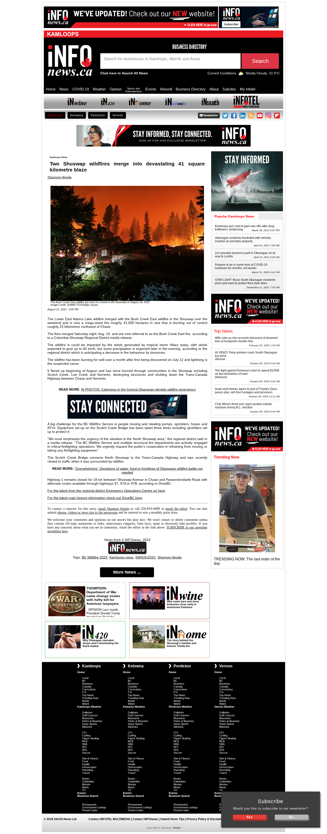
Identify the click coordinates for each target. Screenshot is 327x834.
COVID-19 (80, 89)
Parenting (87, 770)
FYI (84, 692)
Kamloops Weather (89, 706)
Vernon (118, 115)
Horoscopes (89, 767)
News (63, 89)
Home (51, 89)
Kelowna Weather (134, 706)
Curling (86, 735)
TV (83, 790)
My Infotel (247, 89)
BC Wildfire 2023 (94, 557)
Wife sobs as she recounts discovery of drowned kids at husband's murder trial (246, 339)
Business (87, 683)
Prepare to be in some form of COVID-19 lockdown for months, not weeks (241, 266)
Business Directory (191, 89)
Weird (85, 703)
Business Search (87, 795)
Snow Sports (89, 723)
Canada (86, 686)
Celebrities (88, 781)
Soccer (86, 752)
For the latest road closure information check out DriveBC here (94, 498)
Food (85, 761)
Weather (99, 89)
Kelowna (76, 115)
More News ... (127, 572)
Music (85, 787)
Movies (86, 784)
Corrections (89, 689)
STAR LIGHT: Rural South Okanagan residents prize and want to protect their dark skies (245, 281)
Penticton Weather (180, 706)
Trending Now (90, 698)
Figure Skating (90, 738)
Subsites (229, 89)
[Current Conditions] (240, 74)
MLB (84, 741)
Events (150, 89)
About (214, 89)
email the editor (176, 509)
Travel (86, 772)
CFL (84, 732)
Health (86, 764)
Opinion (116, 89)
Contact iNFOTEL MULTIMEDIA (109, 819)
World (85, 700)
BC (84, 680)
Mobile (176, 827)
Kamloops (55, 115)
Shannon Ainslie (59, 177)
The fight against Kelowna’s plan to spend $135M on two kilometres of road (247, 372)
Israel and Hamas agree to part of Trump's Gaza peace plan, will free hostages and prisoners (246, 390)
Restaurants (89, 804)
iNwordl (166, 89)
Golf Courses (90, 715)
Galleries (87, 712)
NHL (84, 749)
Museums (88, 718)
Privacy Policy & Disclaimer (206, 819)
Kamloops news (121, 557)
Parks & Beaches (92, 721)
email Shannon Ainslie (113, 509)
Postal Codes (90, 810)
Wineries (87, 726)
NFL (84, 747)
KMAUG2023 (145, 557)
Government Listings (94, 807)
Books (86, 778)
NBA (84, 744)
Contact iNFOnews (145, 819)
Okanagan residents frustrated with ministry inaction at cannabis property (243, 239)
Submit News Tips (172, 819)
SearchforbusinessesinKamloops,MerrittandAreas (152, 59)
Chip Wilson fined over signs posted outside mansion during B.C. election (243, 405)
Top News (88, 695)
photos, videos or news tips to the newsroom (87, 512)
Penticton (98, 115)
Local (85, 677)
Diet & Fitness (90, 758)
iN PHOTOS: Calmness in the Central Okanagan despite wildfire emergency (138, 389)
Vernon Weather (224, 706)
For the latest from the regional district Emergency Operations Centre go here (106, 491)
